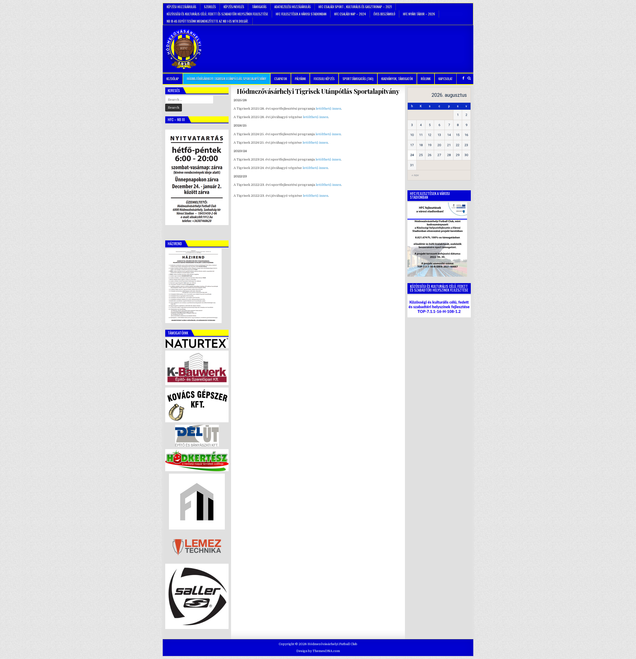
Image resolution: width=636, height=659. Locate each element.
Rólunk (426, 78)
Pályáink (300, 78)
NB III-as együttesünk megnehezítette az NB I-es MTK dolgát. (208, 21)
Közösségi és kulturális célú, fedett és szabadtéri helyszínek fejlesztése (217, 13)
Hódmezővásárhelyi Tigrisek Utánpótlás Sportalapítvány (226, 78)
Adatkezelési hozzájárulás (292, 6)
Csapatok (280, 78)
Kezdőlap (172, 78)
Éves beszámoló (384, 13)
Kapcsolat (445, 78)
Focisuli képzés (324, 78)
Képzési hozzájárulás (181, 6)
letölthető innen (328, 108)
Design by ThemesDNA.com (318, 651)
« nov (415, 175)
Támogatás (259, 6)
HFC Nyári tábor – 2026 (419, 13)
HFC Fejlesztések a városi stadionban (301, 13)
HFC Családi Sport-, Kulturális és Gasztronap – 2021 (355, 6)
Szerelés (210, 6)
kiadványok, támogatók (397, 78)
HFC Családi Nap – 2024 (350, 13)
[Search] (469, 78)
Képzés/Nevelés (234, 6)
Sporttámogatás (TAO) (358, 78)
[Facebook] (463, 78)
